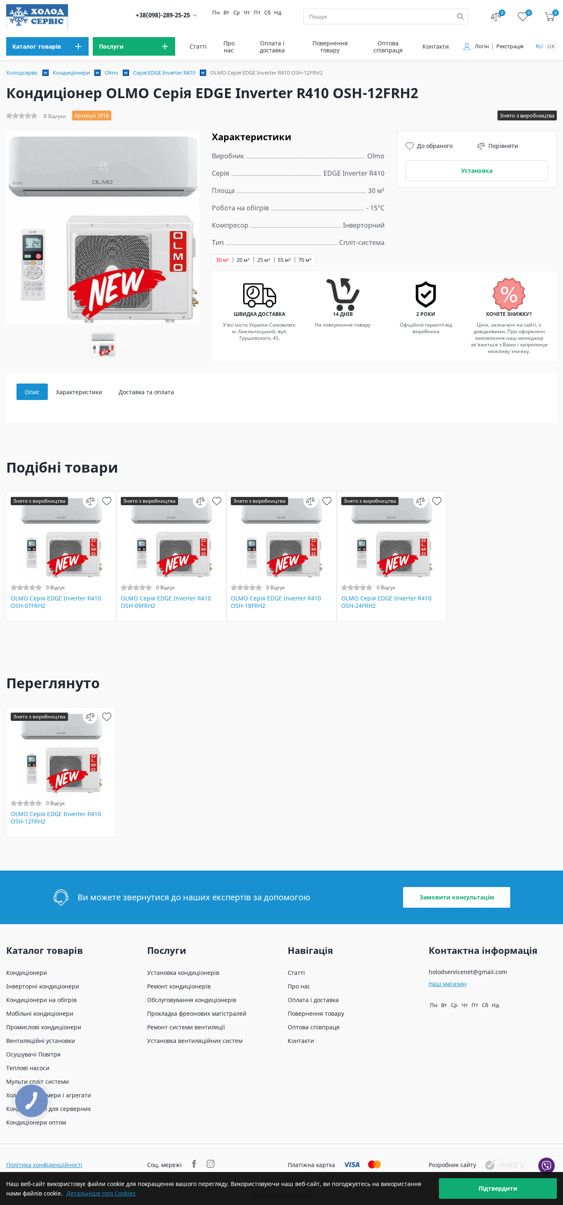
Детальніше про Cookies (101, 1193)
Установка (477, 170)
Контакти (435, 46)
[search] (460, 16)
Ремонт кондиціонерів (179, 986)
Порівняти (503, 146)
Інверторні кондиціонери (42, 986)
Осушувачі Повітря (33, 1054)
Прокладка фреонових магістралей (196, 1013)
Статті (198, 46)
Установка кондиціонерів (183, 973)
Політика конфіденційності (44, 1165)
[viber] (546, 1166)
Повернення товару (330, 47)
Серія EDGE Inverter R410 (164, 72)
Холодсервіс (22, 72)
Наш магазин (448, 984)
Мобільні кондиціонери (39, 1013)
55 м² (284, 260)
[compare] (90, 501)
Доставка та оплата (146, 392)
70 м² (305, 260)
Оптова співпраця (388, 47)
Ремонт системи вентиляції (186, 1027)
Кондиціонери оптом (36, 1122)
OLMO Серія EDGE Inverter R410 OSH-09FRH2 (166, 602)
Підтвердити (498, 1188)
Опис (32, 392)
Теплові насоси (27, 1068)
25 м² (263, 260)
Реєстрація (509, 46)
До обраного (435, 146)
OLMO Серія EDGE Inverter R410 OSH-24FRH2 (386, 602)
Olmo (111, 72)
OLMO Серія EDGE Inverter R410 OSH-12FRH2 (56, 817)
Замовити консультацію (457, 897)
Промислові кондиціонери (43, 1027)
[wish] (106, 501)
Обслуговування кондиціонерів (191, 1000)
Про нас (229, 47)
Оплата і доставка (272, 47)
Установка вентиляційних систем (194, 1041)
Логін (482, 46)
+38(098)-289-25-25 (163, 15)
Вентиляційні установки (40, 1041)
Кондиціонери (71, 72)
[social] (195, 1165)
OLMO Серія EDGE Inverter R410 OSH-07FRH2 (56, 602)
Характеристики (79, 392)
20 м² (243, 260)
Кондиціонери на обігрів (41, 1000)
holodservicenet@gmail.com (468, 972)
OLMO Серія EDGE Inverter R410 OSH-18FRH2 (276, 602)
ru (539, 46)
